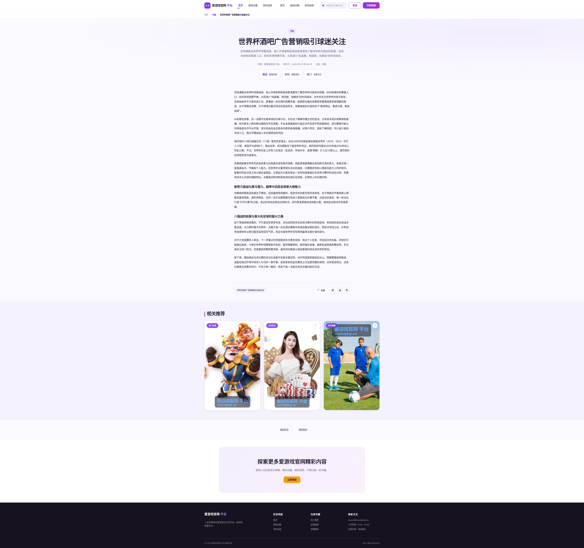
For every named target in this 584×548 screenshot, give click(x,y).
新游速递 (315, 524)
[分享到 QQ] (347, 290)
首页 (240, 5)
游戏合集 (252, 5)
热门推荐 (315, 520)
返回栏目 (284, 429)
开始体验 (371, 5)
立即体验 (292, 479)
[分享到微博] (333, 290)
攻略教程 (315, 529)
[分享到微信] (340, 290)
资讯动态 (267, 5)
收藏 (321, 290)
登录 (355, 5)
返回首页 (303, 429)
